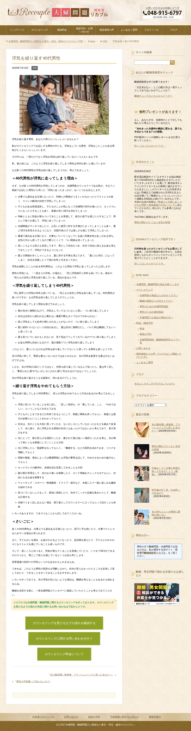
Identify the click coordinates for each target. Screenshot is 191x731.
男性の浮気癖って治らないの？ (33, 681)
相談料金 (62, 30)
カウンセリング (39, 30)
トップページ (17, 30)
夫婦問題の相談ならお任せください (159, 295)
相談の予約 (146, 334)
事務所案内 (155, 717)
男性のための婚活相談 (152, 312)
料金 (142, 328)
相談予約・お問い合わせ (84, 30)
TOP (45, 41)
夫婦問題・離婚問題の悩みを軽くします (157, 284)
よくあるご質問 (129, 30)
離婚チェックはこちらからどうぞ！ (153, 96)
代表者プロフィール (43, 717)
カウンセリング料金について (64, 654)
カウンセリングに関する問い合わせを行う (64, 638)
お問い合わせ (143, 348)
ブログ (173, 30)
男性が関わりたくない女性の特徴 (152, 222)
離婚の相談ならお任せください (156, 301)
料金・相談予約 (144, 323)
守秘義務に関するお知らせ (124, 717)
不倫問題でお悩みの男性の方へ (156, 317)
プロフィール (151, 30)
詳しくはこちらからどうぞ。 (149, 146)
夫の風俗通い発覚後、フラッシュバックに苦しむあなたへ (81, 674)
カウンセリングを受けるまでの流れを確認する (64, 623)
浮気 (35, 68)
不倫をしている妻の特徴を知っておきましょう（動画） (166, 471)
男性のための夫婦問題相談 (154, 306)
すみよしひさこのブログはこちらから (154, 383)
